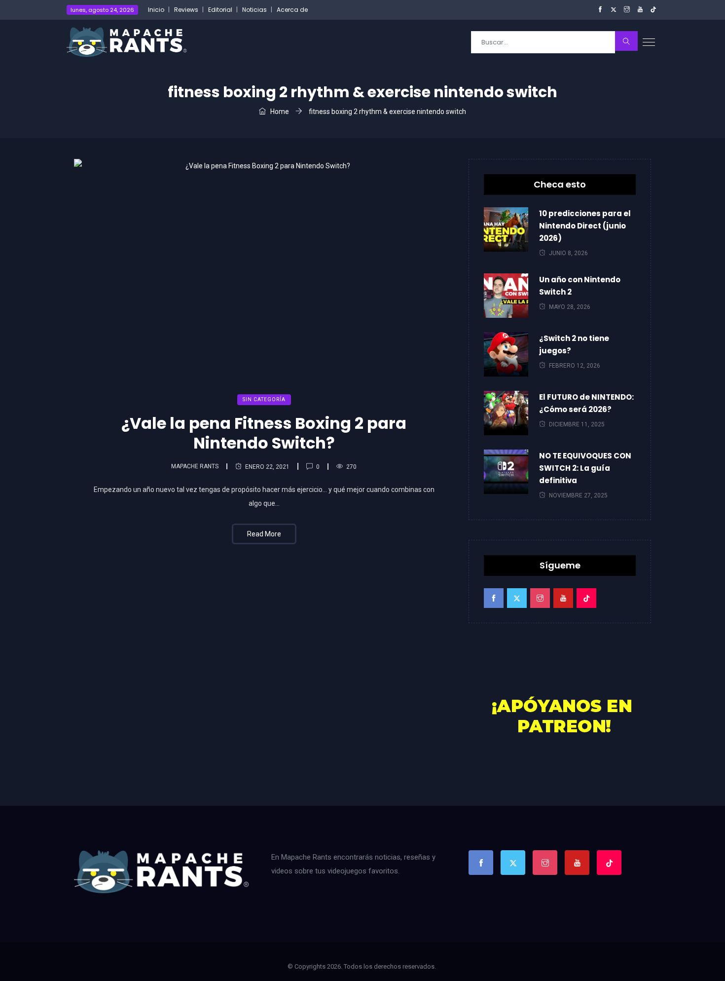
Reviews (186, 9)
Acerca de (292, 9)
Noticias (254, 9)
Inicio (156, 9)
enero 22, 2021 (267, 466)
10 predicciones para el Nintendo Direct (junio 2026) (585, 225)
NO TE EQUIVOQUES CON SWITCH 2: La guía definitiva (585, 468)
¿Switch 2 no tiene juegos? (574, 344)
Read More (264, 534)
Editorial (220, 9)
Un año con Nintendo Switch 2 (579, 285)
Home (279, 111)
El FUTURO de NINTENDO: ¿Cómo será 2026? (586, 403)
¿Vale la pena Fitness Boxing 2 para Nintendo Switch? (263, 433)
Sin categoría (264, 399)
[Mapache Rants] (127, 41)
